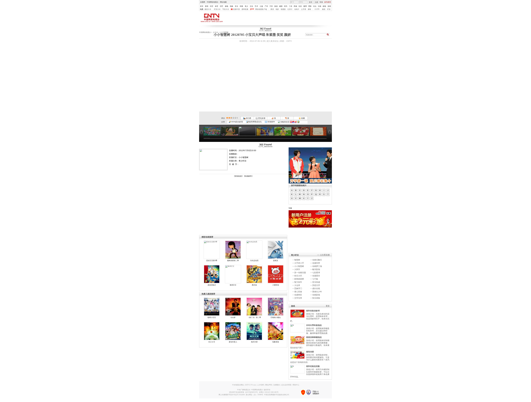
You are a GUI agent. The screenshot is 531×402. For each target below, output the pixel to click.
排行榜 (248, 118)
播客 (309, 9)
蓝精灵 (275, 261)
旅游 (276, 6)
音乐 (236, 6)
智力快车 (298, 282)
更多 (328, 306)
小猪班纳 (275, 285)
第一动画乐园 (300, 272)
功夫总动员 (254, 261)
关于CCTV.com (250, 385)
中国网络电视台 (212, 2)
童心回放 (298, 292)
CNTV (289, 41)
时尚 (285, 6)
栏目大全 (217, 9)
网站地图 (223, 2)
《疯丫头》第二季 (254, 317)
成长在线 (316, 288)
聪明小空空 (212, 317)
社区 (300, 6)
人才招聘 (260, 385)
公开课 (303, 9)
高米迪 (254, 285)
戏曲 (231, 6)
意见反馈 (261, 118)
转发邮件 (271, 122)
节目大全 (225, 9)
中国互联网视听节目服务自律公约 (276, 395)
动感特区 (298, 295)
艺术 (256, 6)
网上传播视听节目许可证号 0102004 (232, 395)
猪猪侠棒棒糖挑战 (314, 337)
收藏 (303, 118)
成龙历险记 (212, 285)
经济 (211, 6)
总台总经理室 (286, 385)
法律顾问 (276, 385)
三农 (290, 6)
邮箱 (324, 6)
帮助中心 (296, 385)
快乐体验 (316, 298)
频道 (323, 9)
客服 (321, 2)
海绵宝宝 (233, 285)
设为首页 (327, 2)
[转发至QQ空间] (298, 122)
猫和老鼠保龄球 (313, 311)
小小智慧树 (299, 266)
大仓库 (297, 285)
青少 (246, 6)
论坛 (314, 6)
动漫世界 (316, 263)
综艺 (221, 6)
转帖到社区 (285, 122)
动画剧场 (316, 295)
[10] (235, 118)
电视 (201, 9)
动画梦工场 (317, 266)
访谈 (319, 6)
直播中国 (236, 9)
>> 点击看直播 (323, 255)
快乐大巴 (298, 276)
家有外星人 (233, 342)
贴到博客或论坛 (255, 122)
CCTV (317, 9)
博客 (310, 6)
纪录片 (289, 9)
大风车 (297, 269)
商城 (295, 6)
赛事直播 (245, 9)
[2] (227, 118)
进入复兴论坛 (272, 41)
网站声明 (268, 385)
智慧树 (297, 260)
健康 (281, 6)
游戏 (329, 6)
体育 (216, 6)
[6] (231, 118)
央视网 (202, 2)
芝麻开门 (298, 288)
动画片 (296, 9)
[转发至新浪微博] (296, 122)
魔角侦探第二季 (233, 261)
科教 (241, 6)
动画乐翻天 (317, 260)
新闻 (206, 6)
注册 (316, 2)
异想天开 (316, 285)
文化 (251, 6)
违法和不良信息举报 (236, 392)
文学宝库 (298, 298)
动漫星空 (316, 276)
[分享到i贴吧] (293, 122)
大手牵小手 (299, 263)
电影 (277, 9)
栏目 (328, 9)
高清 (272, 9)
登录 (310, 2)
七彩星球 (316, 272)
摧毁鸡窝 (310, 352)
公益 (261, 6)
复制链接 (238, 176)
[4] (229, 118)
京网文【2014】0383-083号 (268, 392)
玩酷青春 (275, 342)
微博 (305, 6)
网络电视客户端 (261, 9)
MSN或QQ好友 (237, 122)
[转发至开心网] (291, 122)
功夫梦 (233, 317)
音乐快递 (316, 282)
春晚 (226, 6)
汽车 (271, 6)
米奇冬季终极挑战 (314, 325)
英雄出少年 (317, 292)
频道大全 (208, 9)
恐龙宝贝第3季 (211, 261)
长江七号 (211, 342)
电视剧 (283, 9)
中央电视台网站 (238, 385)
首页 (201, 6)
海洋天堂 (254, 342)
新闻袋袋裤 (299, 279)
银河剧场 (316, 269)
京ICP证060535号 (251, 392)
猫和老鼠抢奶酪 (313, 366)
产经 (266, 6)
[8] (233, 118)
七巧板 (315, 279)
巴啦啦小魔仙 (276, 317)
